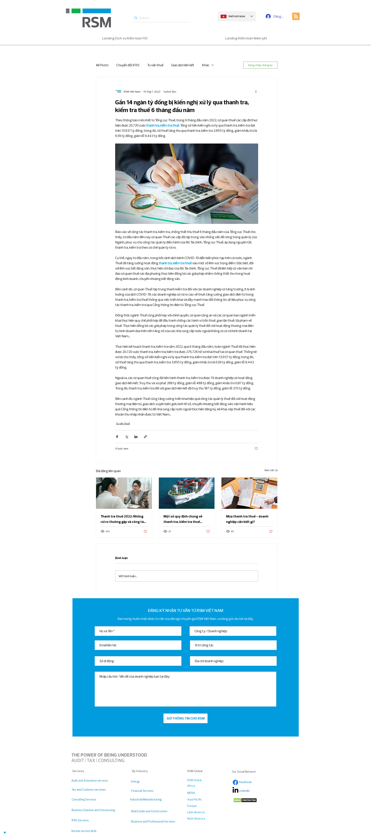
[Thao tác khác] (256, 91)
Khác (205, 65)
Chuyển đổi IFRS (128, 65)
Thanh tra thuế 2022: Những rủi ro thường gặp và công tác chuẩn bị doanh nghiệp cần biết (123, 519)
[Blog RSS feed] (296, 16)
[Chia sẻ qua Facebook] (117, 436)
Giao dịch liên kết (182, 65)
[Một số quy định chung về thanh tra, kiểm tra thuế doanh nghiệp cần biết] (187, 493)
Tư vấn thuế (155, 65)
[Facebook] (235, 782)
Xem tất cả (270, 470)
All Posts (102, 65)
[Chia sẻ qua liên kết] (145, 436)
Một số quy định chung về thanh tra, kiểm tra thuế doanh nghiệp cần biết (182, 519)
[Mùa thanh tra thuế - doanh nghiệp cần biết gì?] (249, 493)
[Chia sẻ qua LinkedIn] (136, 436)
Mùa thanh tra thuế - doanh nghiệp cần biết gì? (247, 519)
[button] (5, 832)
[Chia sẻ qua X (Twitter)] (126, 436)
